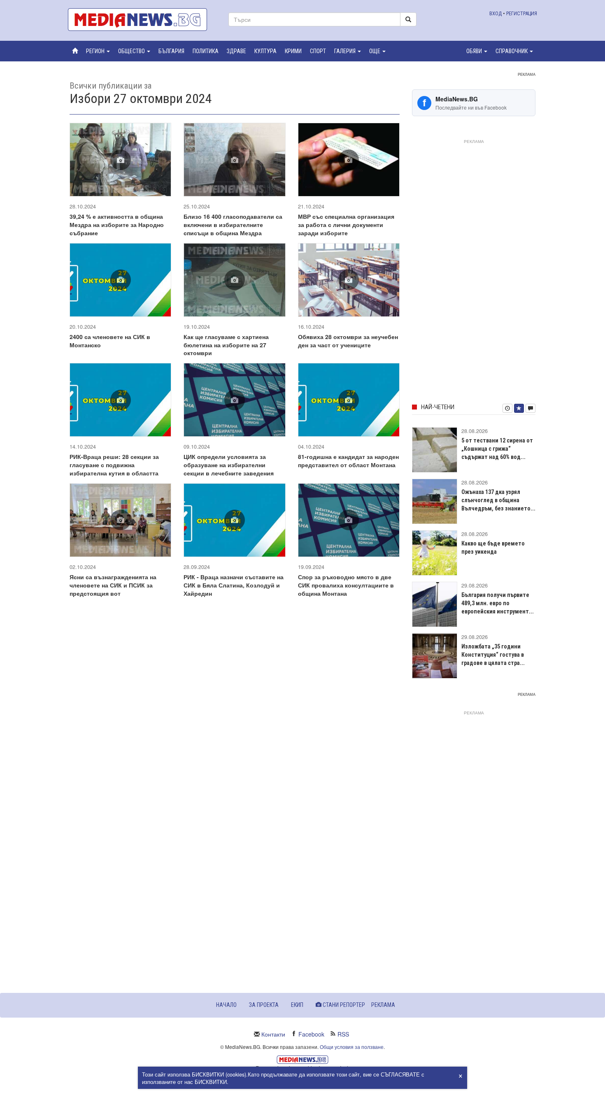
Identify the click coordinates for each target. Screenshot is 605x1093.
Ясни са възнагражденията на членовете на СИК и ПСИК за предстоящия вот (113, 585)
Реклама (383, 1005)
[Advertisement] (473, 269)
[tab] (507, 408)
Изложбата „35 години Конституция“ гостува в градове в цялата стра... (493, 654)
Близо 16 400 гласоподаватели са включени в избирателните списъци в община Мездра (233, 224)
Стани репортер (343, 1005)
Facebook (311, 1034)
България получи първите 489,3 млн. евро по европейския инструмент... (497, 603)
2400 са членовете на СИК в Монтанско (110, 340)
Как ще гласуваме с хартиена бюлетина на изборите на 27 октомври (226, 344)
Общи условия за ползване (352, 1046)
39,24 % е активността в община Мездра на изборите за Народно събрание (117, 224)
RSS (343, 1034)
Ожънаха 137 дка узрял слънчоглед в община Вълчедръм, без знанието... (498, 500)
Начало (226, 1005)
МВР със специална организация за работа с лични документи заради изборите (346, 224)
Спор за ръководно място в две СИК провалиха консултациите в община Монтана (346, 585)
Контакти (273, 1034)
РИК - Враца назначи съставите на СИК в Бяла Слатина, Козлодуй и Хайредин (234, 585)
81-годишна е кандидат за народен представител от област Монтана (348, 460)
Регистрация (521, 13)
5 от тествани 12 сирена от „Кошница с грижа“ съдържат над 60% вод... (497, 448)
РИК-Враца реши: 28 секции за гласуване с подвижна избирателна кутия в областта (114, 464)
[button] (98, 51)
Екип (297, 1005)
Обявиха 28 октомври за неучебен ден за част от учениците (348, 340)
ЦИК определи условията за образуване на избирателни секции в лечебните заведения (229, 464)
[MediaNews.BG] (142, 19)
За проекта (264, 1005)
